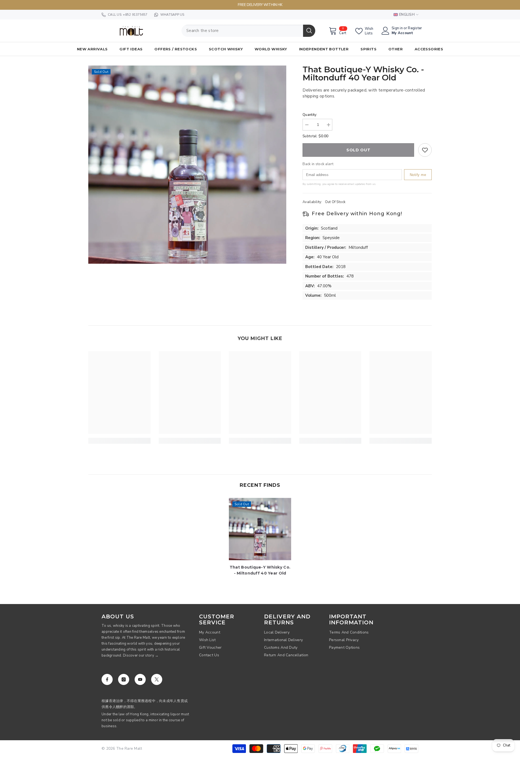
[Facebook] (107, 679)
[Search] (248, 31)
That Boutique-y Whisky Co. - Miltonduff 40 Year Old (260, 570)
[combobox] (242, 31)
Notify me (418, 174)
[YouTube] (140, 679)
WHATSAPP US (172, 14)
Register (415, 28)
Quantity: (310, 114)
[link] (119, 441)
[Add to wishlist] (425, 150)
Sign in (397, 28)
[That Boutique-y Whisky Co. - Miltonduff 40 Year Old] (260, 529)
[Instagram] (123, 679)
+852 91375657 (135, 14)
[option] (187, 165)
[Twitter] (156, 679)
